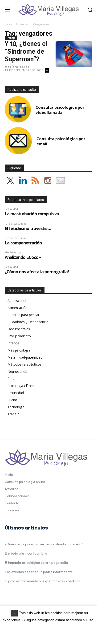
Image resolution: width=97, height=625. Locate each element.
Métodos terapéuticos (24, 364)
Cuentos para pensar (23, 314)
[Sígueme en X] (10, 180)
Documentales (19, 329)
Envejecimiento (19, 336)
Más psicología (19, 350)
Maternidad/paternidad (25, 357)
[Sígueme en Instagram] (47, 180)
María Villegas (17, 67)
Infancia (14, 343)
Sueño (12, 400)
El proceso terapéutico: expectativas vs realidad (42, 581)
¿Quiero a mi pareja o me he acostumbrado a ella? (44, 544)
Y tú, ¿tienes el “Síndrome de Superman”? (26, 51)
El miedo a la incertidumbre (26, 553)
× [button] (14, 613)
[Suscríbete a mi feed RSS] (35, 180)
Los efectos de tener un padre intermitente (39, 571)
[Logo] (48, 10)
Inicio (8, 24)
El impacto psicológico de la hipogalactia (36, 562)
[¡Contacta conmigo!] (60, 180)
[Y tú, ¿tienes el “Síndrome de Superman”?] (74, 54)
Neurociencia (18, 371)
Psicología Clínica (21, 385)
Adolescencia (18, 300)
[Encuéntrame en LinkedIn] (22, 180)
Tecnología (16, 407)
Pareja (12, 378)
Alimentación (17, 307)
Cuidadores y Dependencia (28, 322)
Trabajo (11, 37)
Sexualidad (16, 393)
